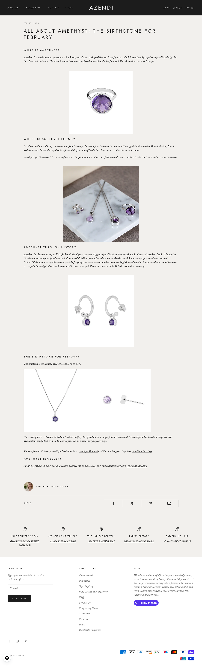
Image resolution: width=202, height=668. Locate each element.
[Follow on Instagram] (17, 641)
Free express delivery (101, 536)
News (82, 624)
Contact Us (84, 602)
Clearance (84, 613)
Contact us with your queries (139, 540)
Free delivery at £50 (25, 536)
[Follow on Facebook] (9, 641)
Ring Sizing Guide (88, 608)
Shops (69, 7)
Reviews (83, 619)
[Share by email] (169, 503)
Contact (53, 7)
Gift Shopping (86, 586)
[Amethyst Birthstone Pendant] (55, 400)
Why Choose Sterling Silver (93, 591)
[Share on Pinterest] (150, 503)
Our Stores (84, 580)
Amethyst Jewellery (137, 465)
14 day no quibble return (63, 540)
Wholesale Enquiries (90, 629)
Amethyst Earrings (142, 451)
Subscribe (19, 598)
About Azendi (86, 575)
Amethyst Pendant (88, 451)
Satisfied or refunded (62, 536)
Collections (34, 7)
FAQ (81, 597)
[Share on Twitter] (132, 503)
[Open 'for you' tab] (7, 658)
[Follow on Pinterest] (25, 641)
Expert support (139, 536)
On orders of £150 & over (101, 540)
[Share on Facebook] (113, 503)
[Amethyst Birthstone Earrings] (119, 400)
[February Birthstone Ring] (101, 102)
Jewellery (14, 7)
